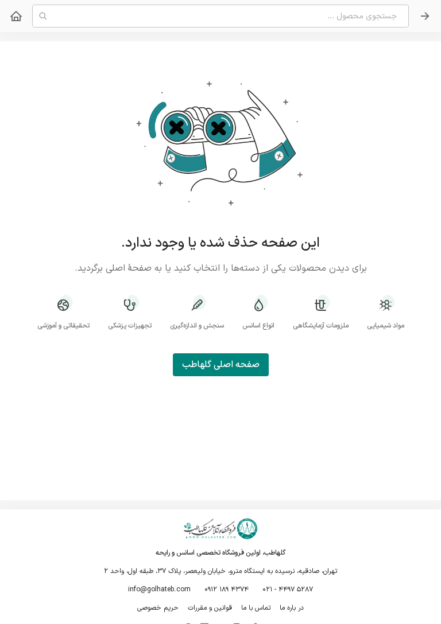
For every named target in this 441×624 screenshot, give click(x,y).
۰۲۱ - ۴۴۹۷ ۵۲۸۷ (287, 589)
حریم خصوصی (158, 608)
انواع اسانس (258, 325)
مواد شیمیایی (385, 325)
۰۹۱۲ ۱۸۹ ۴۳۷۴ (226, 589)
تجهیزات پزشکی (130, 325)
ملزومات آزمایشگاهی (321, 325)
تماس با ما (255, 608)
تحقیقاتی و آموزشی (63, 325)
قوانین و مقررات (210, 608)
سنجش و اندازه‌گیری (197, 325)
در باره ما (292, 608)
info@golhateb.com (159, 589)
